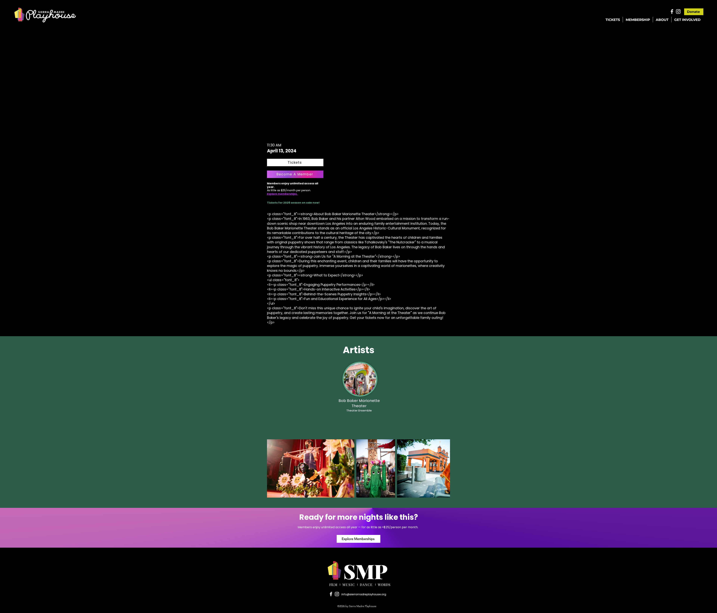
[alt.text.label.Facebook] (672, 11)
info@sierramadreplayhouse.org (364, 594)
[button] (613, 19)
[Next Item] (443, 468)
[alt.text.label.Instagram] (678, 11)
